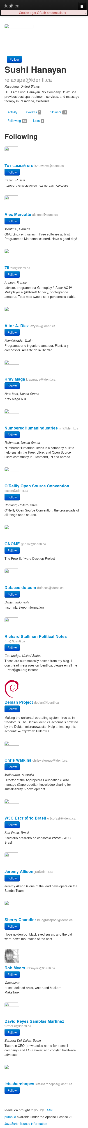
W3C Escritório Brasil (25, 818)
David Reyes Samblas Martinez (34, 1021)
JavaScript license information (26, 1123)
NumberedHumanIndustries (31, 428)
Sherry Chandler (20, 919)
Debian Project (19, 702)
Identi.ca (10, 5)
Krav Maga (15, 379)
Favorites (32, 112)
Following (16, 120)
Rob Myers (15, 967)
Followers (57, 112)
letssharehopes (19, 1083)
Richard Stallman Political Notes (36, 636)
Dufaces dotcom (20, 587)
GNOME (12, 543)
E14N (49, 1110)
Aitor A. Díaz (17, 325)
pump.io (10, 1116)
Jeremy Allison (19, 871)
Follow (14, 59)
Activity (12, 112)
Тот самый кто (19, 165)
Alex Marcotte (18, 214)
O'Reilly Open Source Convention (37, 486)
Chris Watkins (18, 760)
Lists (38, 120)
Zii (7, 267)
